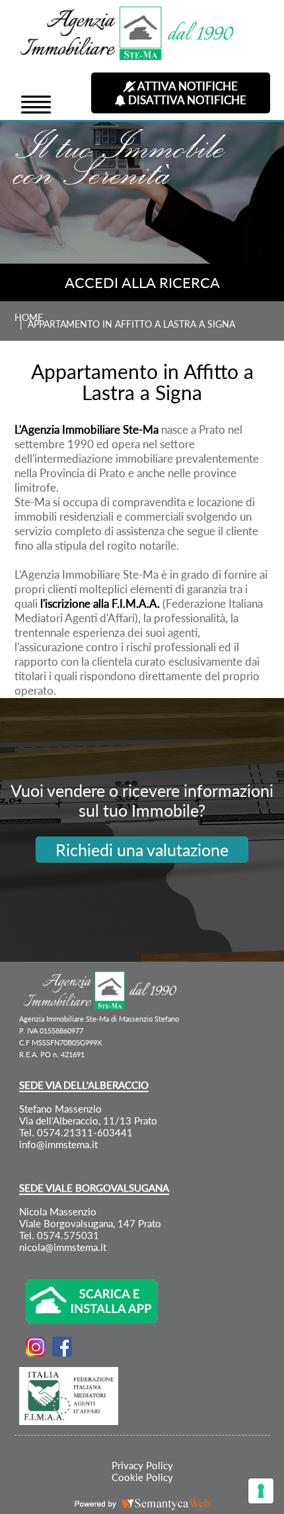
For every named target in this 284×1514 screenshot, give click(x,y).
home (29, 317)
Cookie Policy (142, 1477)
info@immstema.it (58, 1144)
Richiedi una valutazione (142, 849)
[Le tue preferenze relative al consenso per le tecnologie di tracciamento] (260, 1490)
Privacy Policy (142, 1465)
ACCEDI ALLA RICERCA (142, 282)
